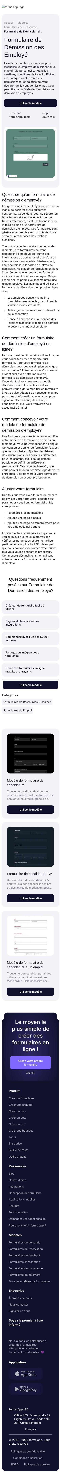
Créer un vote (17, 1117)
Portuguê (32, 1407)
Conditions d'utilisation (27, 1458)
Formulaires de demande (24, 1242)
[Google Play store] (28, 1389)
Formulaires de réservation (26, 1249)
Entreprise (15, 1143)
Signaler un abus (19, 1311)
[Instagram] (19, 1333)
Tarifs (12, 1137)
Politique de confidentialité (28, 1451)
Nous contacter (18, 1304)
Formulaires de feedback (24, 1255)
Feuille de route (18, 1150)
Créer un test (17, 1124)
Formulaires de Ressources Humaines (27, 702)
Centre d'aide (17, 1180)
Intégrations (16, 1186)
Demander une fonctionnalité (27, 1219)
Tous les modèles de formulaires (29, 1281)
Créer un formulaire (21, 1098)
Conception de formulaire (25, 1193)
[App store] (28, 1374)
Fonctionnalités (18, 1212)
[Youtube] (34, 1333)
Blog (12, 1173)
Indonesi (31, 1400)
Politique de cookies (37, 1464)
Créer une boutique (21, 1130)
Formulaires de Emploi (17, 710)
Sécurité (14, 1206)
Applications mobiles (22, 1199)
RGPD (15, 1464)
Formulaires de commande (26, 1268)
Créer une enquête (20, 1104)
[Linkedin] (11, 1333)
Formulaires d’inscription (24, 1262)
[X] (26, 1333)
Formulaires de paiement (24, 1274)
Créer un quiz (17, 1111)
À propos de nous (20, 1298)
